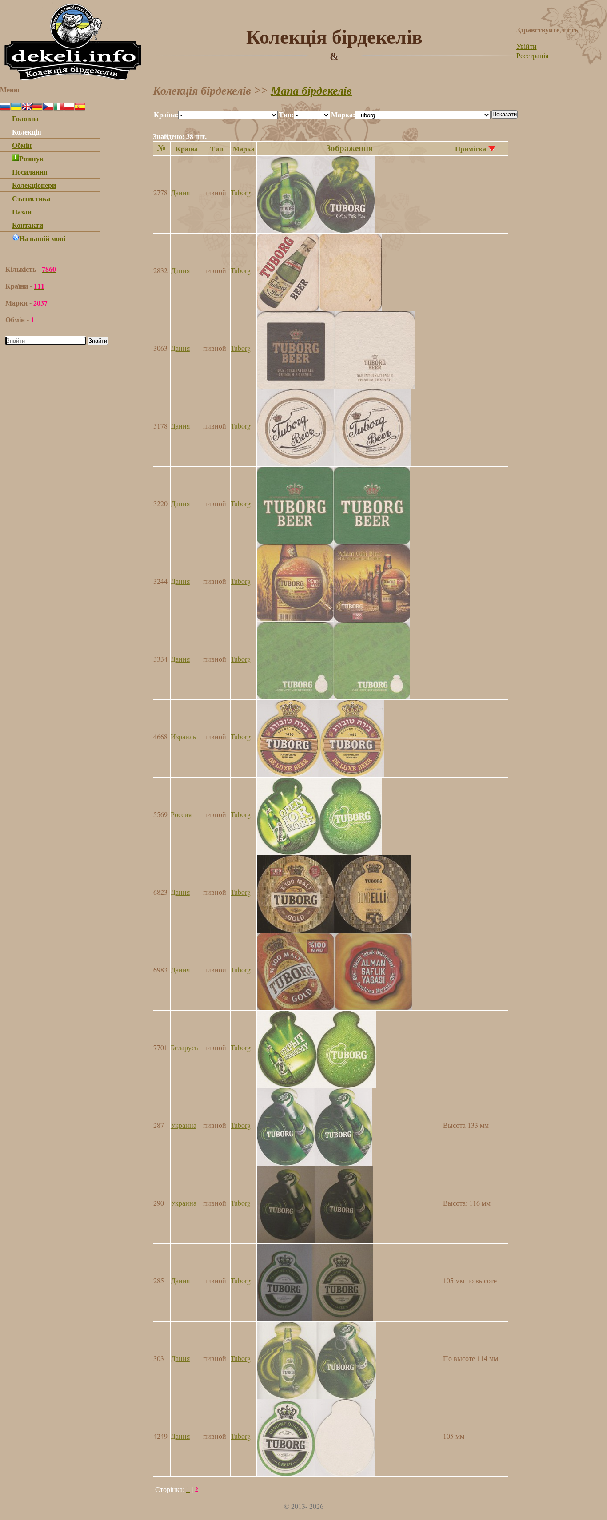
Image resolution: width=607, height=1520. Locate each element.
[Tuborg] (316, 230)
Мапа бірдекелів (311, 90)
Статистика (31, 198)
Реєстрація (532, 55)
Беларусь (184, 1047)
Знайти (97, 340)
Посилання (30, 172)
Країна (187, 148)
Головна (25, 118)
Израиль (183, 736)
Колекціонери (34, 185)
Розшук (31, 158)
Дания (180, 192)
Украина (183, 1125)
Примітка (470, 148)
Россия (181, 814)
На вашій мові (42, 238)
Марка (244, 148)
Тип (216, 148)
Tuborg (241, 192)
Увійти (526, 46)
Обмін (22, 145)
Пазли (22, 211)
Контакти (27, 225)
